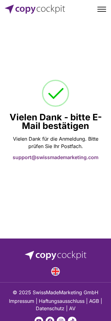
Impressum (21, 301)
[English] (55, 271)
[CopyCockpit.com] (35, 9)
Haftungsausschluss (61, 301)
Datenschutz (50, 308)
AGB (94, 301)
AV (72, 308)
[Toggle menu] (101, 9)
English (55, 271)
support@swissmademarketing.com (55, 157)
